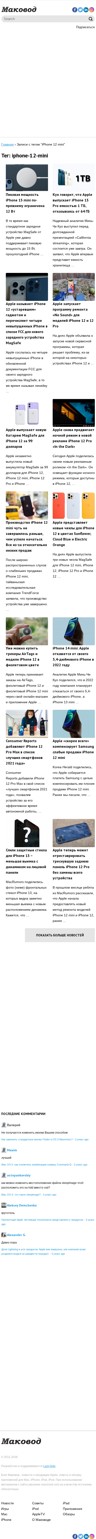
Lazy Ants (49, 1466)
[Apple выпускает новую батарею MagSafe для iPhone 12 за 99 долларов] (27, 413)
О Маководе (41, 1520)
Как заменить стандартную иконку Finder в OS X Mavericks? (37, 1139)
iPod (35, 1509)
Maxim (12, 1150)
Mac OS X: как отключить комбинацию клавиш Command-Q (36, 1164)
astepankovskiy (19, 1175)
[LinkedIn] (86, 9)
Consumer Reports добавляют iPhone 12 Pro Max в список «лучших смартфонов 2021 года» (24, 751)
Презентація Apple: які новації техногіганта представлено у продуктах (42, 1219)
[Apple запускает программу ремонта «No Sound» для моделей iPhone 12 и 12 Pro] (74, 287)
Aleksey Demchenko (22, 1205)
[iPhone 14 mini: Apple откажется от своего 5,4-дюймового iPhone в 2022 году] (74, 631)
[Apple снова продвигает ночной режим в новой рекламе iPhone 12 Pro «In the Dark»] (74, 413)
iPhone (6, 1520)
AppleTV (38, 1514)
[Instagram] (91, 9)
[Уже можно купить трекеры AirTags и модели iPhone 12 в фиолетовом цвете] (27, 631)
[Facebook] (74, 9)
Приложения (72, 1509)
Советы (38, 1503)
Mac (4, 1514)
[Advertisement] (48, 82)
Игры (5, 1509)
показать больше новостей (60, 935)
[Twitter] (80, 9)
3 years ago (82, 1139)
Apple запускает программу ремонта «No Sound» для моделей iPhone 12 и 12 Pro (73, 314)
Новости (7, 1503)
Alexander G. (16, 1235)
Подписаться (85, 27)
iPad (66, 1503)
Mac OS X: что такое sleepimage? (21, 1194)
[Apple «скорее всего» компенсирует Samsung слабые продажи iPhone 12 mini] (74, 724)
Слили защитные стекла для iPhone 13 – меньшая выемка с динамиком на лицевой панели (26, 861)
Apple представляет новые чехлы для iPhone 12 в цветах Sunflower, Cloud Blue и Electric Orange (73, 533)
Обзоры (69, 1514)
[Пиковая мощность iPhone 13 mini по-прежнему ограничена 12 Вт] (27, 178)
